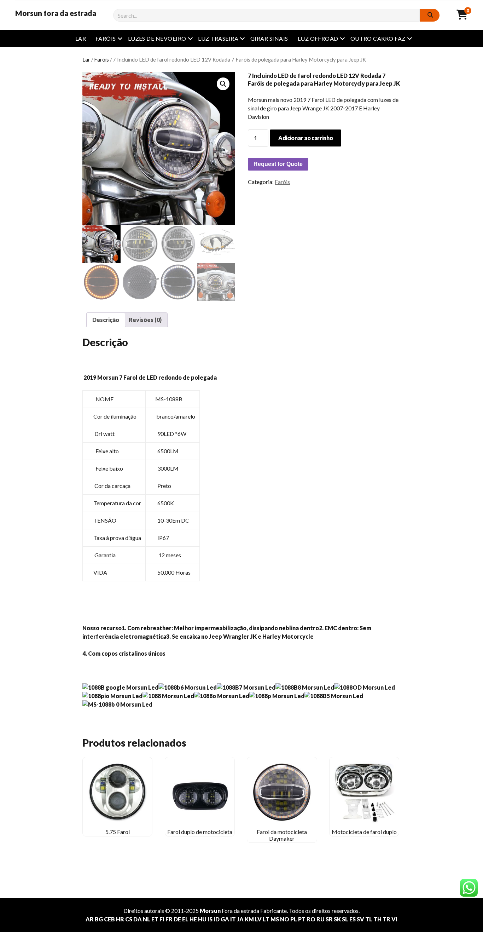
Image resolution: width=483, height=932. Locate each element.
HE (193, 919)
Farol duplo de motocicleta (199, 831)
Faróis (105, 38)
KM (249, 919)
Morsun (210, 910)
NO (284, 919)
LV (258, 919)
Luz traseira (218, 38)
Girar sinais (269, 38)
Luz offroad (318, 38)
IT (233, 919)
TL (368, 919)
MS (274, 919)
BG (99, 919)
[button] (223, 83)
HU (202, 919)
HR (120, 919)
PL (293, 919)
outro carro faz (378, 38)
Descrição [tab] (105, 319)
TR (386, 919)
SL (345, 919)
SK (337, 919)
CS (128, 919)
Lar (80, 38)
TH (377, 919)
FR (169, 919)
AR (90, 919)
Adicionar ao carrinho (305, 137)
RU (320, 919)
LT (266, 919)
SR (329, 919)
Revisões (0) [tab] (145, 319)
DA (137, 919)
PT (301, 919)
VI (394, 919)
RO (311, 919)
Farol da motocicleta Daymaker (282, 834)
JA (240, 919)
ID (217, 919)
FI (161, 919)
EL (185, 919)
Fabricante (273, 910)
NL (146, 919)
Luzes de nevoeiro (157, 38)
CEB (109, 919)
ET (154, 919)
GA (225, 919)
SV (360, 919)
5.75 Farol (117, 831)
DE (177, 919)
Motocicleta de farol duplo (364, 831)
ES (352, 919)
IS (210, 919)
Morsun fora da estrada (55, 13)
